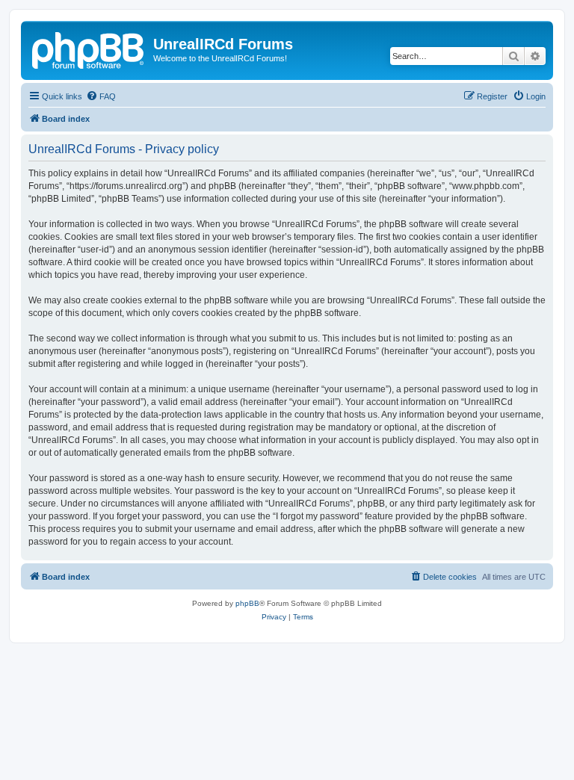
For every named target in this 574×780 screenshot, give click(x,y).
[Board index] (89, 48)
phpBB (247, 603)
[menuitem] (101, 96)
